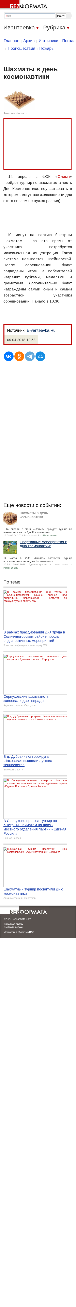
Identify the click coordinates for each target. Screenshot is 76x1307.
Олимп (64, 176)
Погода (69, 40)
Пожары (46, 48)
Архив (29, 40)
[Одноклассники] (19, 356)
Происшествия (21, 48)
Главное (11, 40)
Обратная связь (13, 924)
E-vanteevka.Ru (41, 330)
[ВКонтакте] (9, 356)
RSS (31, 932)
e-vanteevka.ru (19, 113)
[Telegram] (30, 356)
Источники (48, 40)
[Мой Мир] (40, 356)
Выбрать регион (13, 927)
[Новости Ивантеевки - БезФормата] (24, 5)
